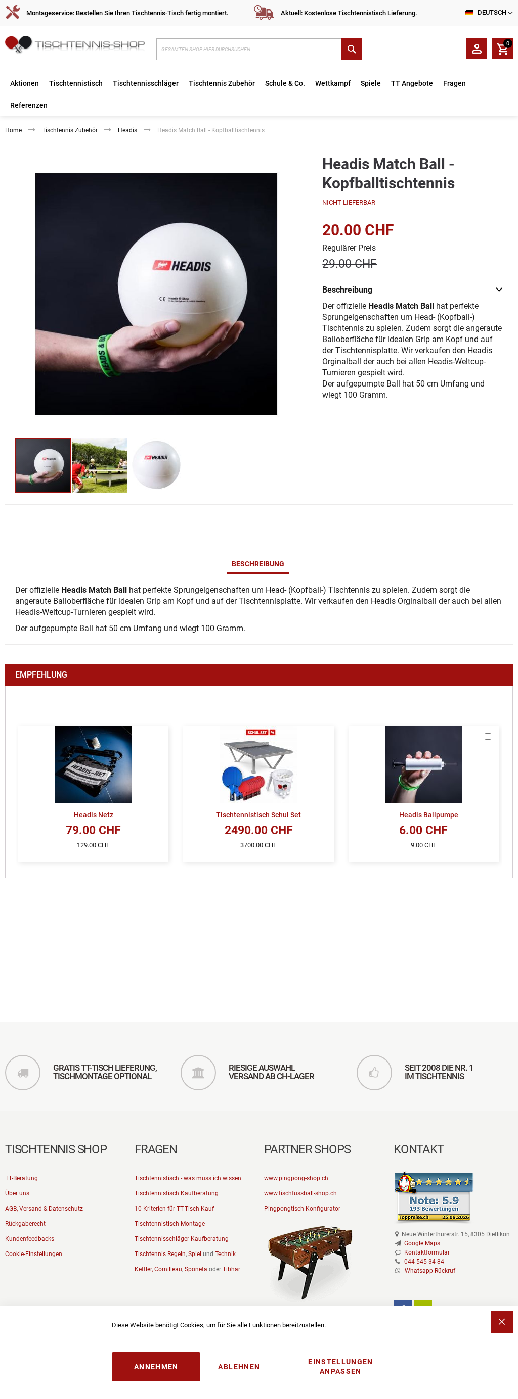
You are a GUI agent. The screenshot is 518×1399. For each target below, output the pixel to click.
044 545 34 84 (424, 1261)
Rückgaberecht (25, 1223)
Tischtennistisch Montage (170, 1223)
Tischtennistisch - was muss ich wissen (188, 1178)
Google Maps (422, 1243)
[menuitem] (24, 83)
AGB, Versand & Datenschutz (44, 1208)
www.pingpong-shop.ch (296, 1178)
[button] (100, 465)
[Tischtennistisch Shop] (75, 46)
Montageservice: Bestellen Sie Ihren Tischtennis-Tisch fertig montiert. (127, 13)
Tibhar (231, 1269)
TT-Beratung (21, 1178)
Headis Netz (93, 815)
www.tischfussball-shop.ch (300, 1193)
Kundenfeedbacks (29, 1238)
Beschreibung (258, 564)
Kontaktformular (427, 1252)
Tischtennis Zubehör (70, 130)
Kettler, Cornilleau (158, 1269)
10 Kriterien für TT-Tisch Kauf (174, 1208)
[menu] (259, 94)
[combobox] (259, 49)
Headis (127, 130)
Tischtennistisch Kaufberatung (177, 1193)
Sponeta (196, 1269)
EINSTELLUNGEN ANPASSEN (340, 1366)
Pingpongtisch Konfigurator (302, 1208)
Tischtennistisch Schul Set (258, 815)
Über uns (17, 1193)
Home (13, 130)
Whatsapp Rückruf (430, 1270)
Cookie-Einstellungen (33, 1254)
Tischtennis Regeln (160, 1254)
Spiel (194, 1254)
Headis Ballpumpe (428, 815)
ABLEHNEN (239, 1367)
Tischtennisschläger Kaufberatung (182, 1238)
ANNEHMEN (156, 1367)
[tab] (258, 564)
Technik (225, 1254)
